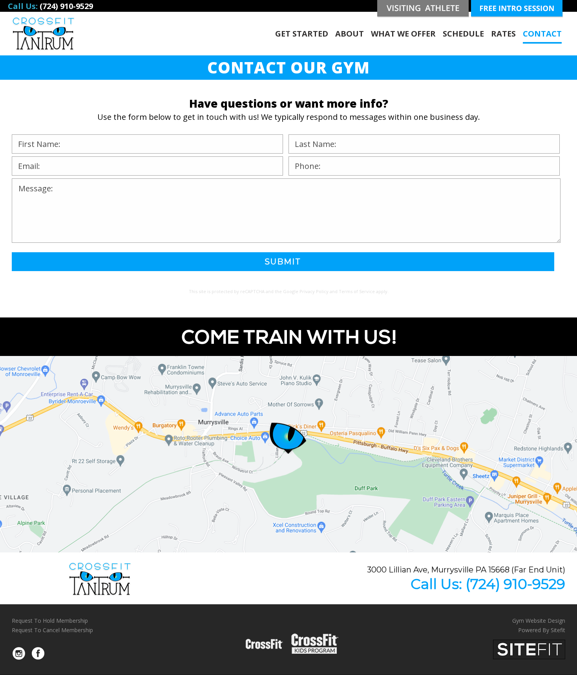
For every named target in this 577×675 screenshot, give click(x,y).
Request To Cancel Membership (52, 630)
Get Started (301, 33)
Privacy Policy (314, 291)
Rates (503, 33)
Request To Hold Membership (50, 620)
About (349, 33)
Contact (542, 33)
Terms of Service (357, 291)
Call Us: (488, 583)
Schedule (463, 33)
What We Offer (403, 33)
